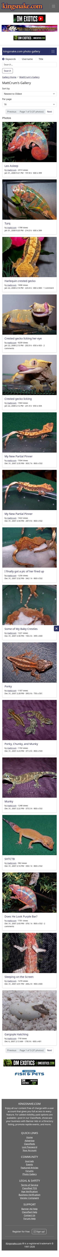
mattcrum (11, 170)
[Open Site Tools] (56, 628)
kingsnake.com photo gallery (21, 51)
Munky (9, 801)
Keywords (10, 59)
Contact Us (29, 1215)
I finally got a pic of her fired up (24, 571)
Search (7, 70)
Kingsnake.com (14, 1243)
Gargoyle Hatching (16, 1034)
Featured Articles (29, 1167)
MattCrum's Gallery (29, 77)
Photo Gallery (30, 1174)
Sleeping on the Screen (19, 977)
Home (29, 1137)
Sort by (6, 88)
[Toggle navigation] (53, 6)
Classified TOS (29, 1188)
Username (27, 59)
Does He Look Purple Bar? (21, 916)
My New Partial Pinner (19, 456)
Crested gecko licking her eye (23, 338)
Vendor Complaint (29, 1198)
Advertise (29, 1140)
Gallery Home (9, 77)
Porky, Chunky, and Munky (21, 744)
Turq (7, 223)
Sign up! (40, 1231)
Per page (7, 99)
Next (49, 111)
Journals (29, 1161)
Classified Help (29, 1212)
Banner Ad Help (29, 1208)
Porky (8, 686)
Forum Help (29, 1218)
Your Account (29, 1150)
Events (29, 1164)
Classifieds (29, 1143)
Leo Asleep (11, 166)
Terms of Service (29, 1185)
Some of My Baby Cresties (21, 629)
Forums (29, 1170)
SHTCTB (10, 859)
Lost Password (29, 1147)
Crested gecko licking (18, 399)
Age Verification (29, 1191)
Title (41, 59)
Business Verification (29, 1194)
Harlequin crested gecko (20, 281)
